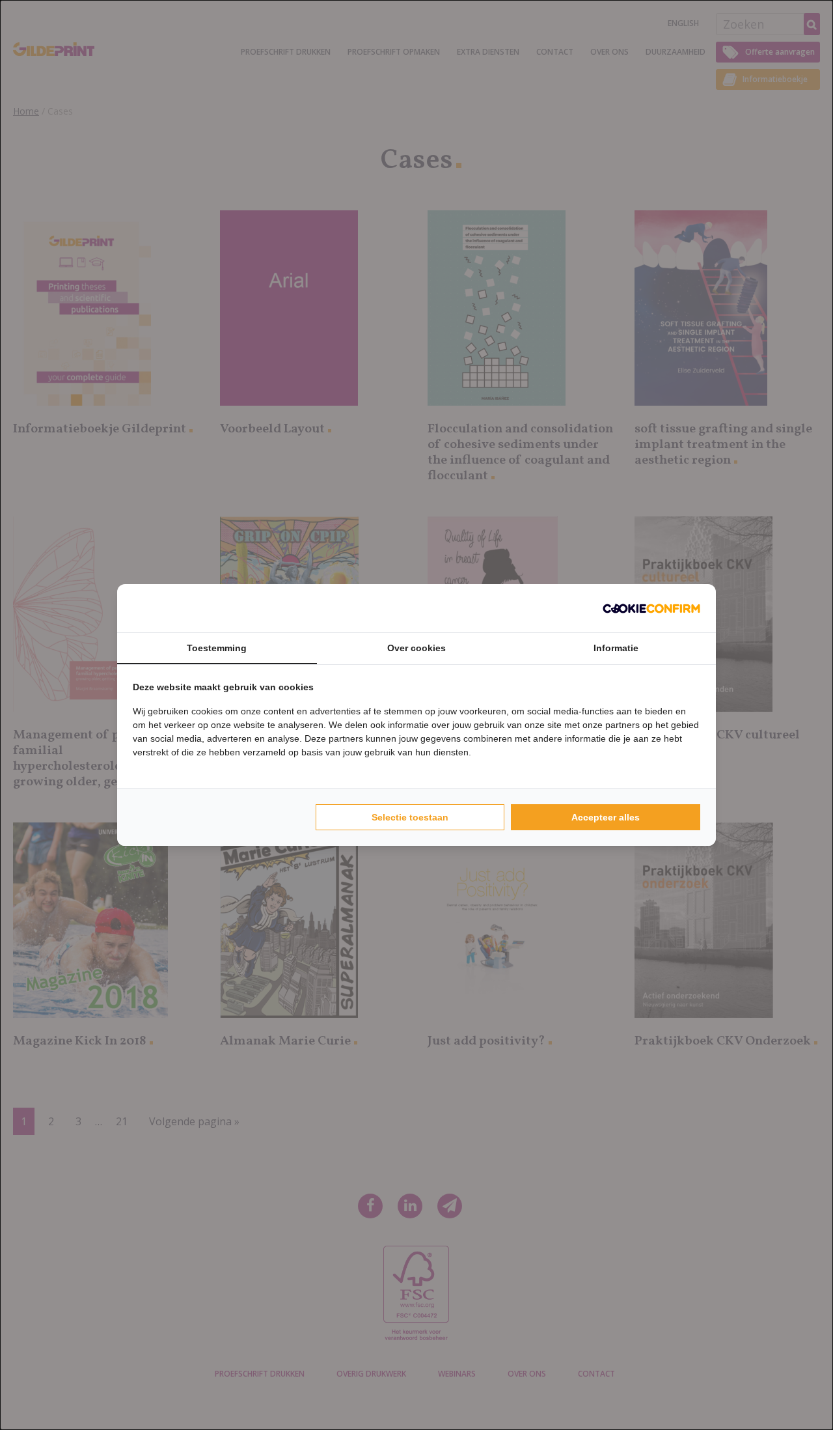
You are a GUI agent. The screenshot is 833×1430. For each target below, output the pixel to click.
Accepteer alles (605, 817)
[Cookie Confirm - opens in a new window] (651, 608)
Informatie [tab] (616, 648)
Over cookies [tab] (416, 648)
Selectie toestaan (410, 817)
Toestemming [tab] (217, 648)
